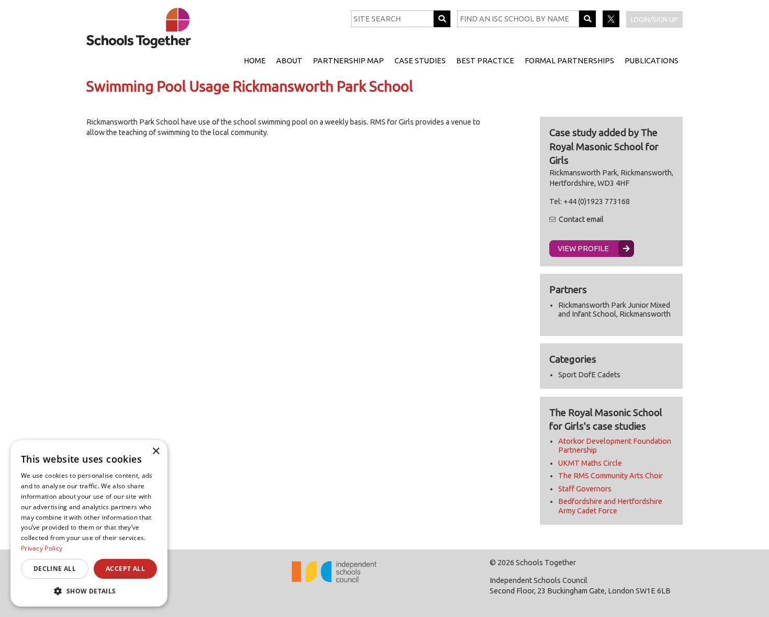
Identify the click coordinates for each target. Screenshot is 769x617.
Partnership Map (348, 61)
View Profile (583, 248)
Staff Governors (585, 489)
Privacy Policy (41, 548)
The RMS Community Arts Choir (610, 476)
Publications (651, 61)
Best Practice (485, 61)
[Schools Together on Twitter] (612, 24)
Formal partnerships (569, 61)
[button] (89, 591)
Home (255, 61)
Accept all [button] (125, 568)
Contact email (581, 219)
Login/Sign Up (654, 19)
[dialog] (88, 523)
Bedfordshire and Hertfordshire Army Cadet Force (610, 505)
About (289, 61)
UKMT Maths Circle (590, 463)
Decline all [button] (54, 568)
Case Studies (420, 61)
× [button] (156, 451)
